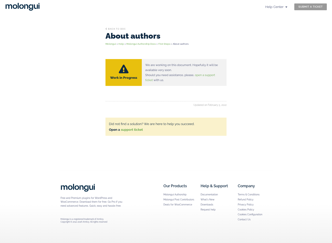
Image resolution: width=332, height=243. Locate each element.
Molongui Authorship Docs (141, 44)
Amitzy (100, 219)
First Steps (164, 44)
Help (121, 44)
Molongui (110, 44)
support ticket (132, 129)
